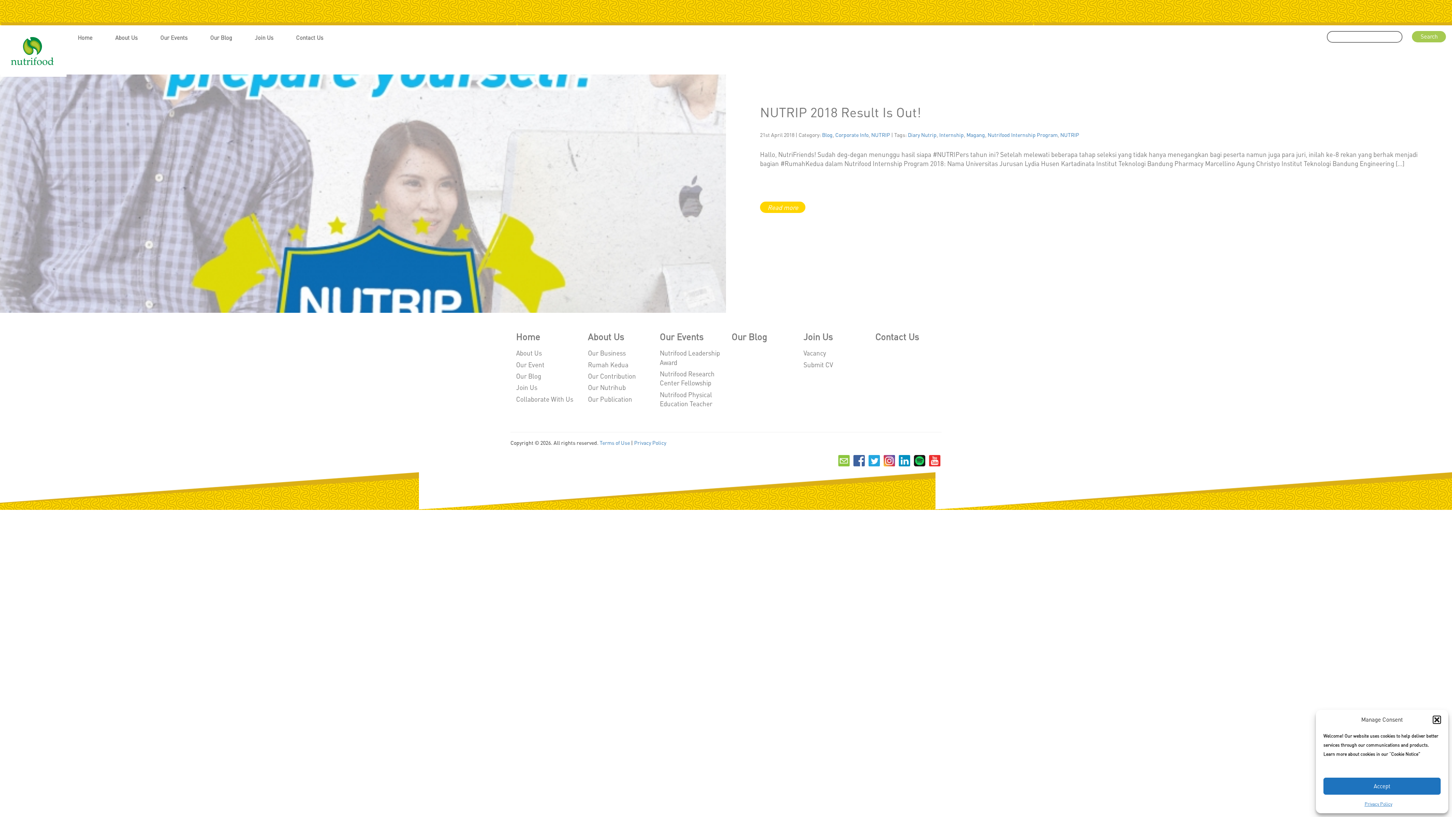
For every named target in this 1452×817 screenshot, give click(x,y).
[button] (1437, 720)
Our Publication (610, 399)
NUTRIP (880, 134)
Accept (1382, 786)
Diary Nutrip (922, 134)
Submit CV (818, 364)
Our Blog (221, 37)
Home (85, 37)
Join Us (264, 37)
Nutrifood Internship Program (1023, 134)
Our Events (174, 37)
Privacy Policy (1378, 804)
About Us (126, 37)
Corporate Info (852, 134)
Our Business (607, 353)
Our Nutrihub (607, 387)
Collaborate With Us (544, 399)
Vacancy (815, 353)
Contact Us (309, 37)
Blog (827, 134)
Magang (975, 134)
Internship (951, 134)
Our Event (530, 364)
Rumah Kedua (608, 364)
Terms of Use (615, 442)
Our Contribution (612, 376)
